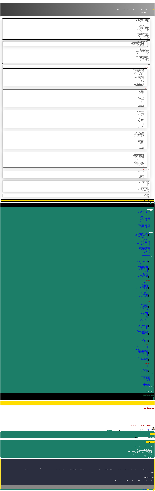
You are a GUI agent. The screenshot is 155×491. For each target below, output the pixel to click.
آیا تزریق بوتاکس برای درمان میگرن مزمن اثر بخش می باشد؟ (140, 451)
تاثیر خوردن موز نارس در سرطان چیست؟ (143, 446)
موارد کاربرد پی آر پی (148, 457)
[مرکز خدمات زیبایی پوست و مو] (145, 6)
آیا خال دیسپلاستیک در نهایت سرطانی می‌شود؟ (142, 454)
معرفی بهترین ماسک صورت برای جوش (144, 455)
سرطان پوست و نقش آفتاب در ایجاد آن (144, 447)
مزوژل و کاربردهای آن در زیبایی (145, 450)
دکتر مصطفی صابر (148, 429)
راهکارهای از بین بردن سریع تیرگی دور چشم (143, 452)
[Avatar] (153, 429)
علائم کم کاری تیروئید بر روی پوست (145, 453)
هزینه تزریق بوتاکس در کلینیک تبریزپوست (144, 448)
